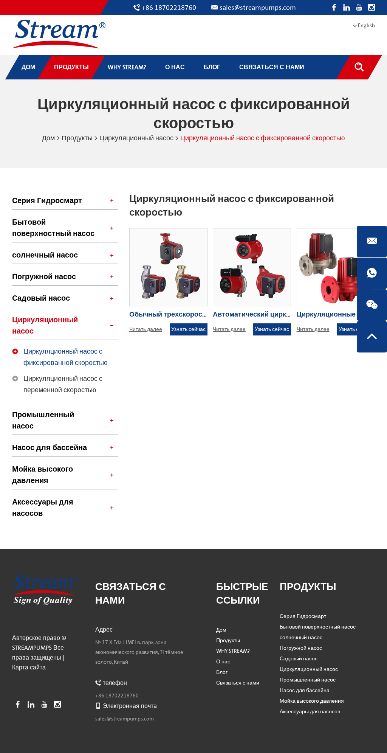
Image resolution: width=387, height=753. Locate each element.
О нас (223, 662)
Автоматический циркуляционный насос (281, 314)
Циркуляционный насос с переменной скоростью (62, 384)
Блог (222, 672)
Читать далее (145, 329)
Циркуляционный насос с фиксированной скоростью (65, 357)
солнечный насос (45, 255)
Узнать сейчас (188, 329)
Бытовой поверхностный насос (53, 228)
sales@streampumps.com (258, 8)
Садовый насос (41, 298)
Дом (48, 138)
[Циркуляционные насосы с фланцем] (336, 267)
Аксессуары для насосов (42, 508)
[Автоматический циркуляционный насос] (252, 267)
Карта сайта (29, 667)
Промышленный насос (43, 420)
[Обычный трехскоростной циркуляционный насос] (168, 267)
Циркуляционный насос (136, 138)
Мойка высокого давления (42, 475)
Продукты (77, 138)
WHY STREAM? (233, 651)
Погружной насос (44, 277)
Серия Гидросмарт (47, 201)
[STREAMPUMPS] (58, 34)
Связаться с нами (237, 683)
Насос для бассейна (49, 448)
